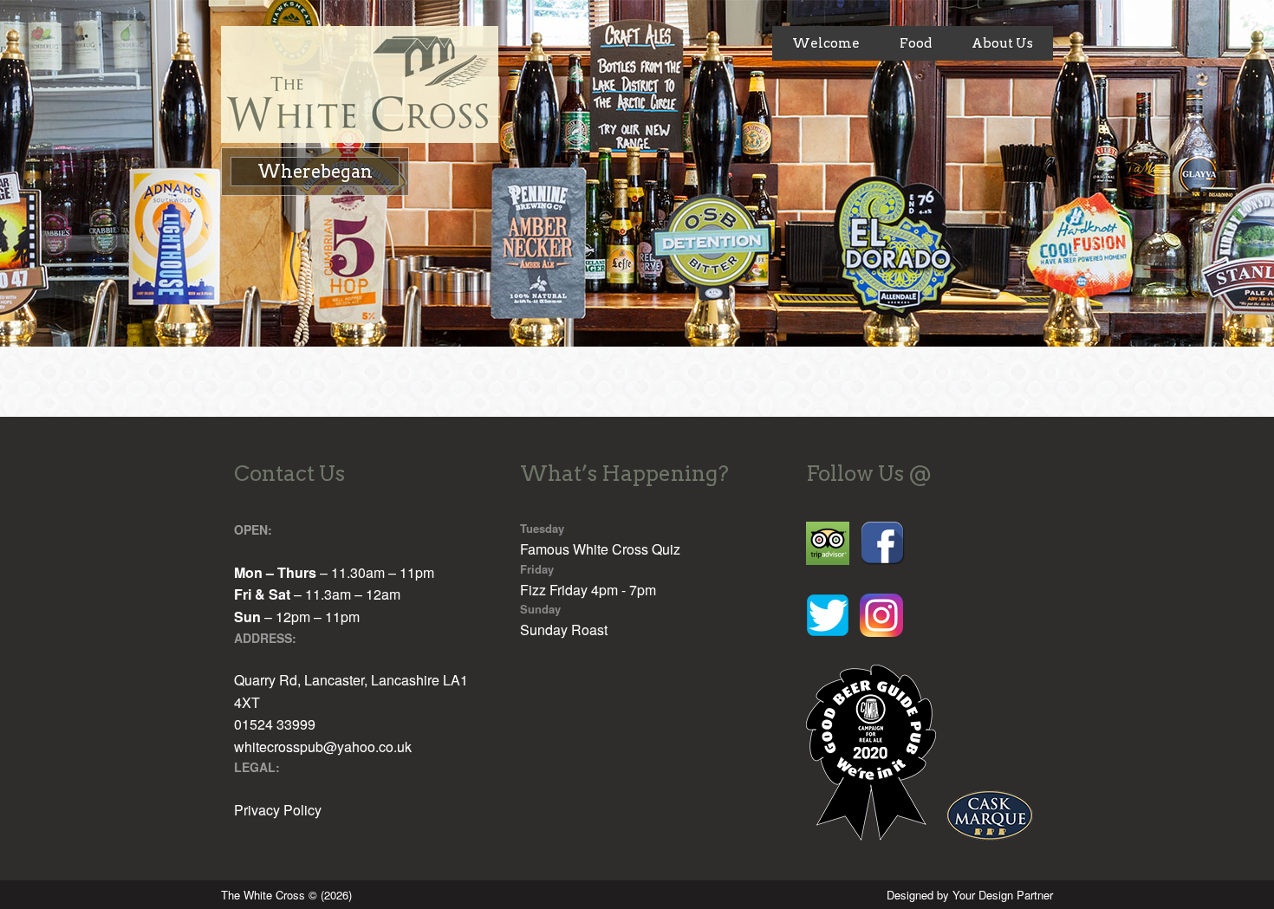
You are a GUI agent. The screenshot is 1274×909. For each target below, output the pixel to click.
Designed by (970, 894)
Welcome (826, 43)
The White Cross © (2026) (286, 894)
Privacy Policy (278, 810)
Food (916, 43)
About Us (1002, 43)
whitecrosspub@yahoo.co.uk (323, 746)
